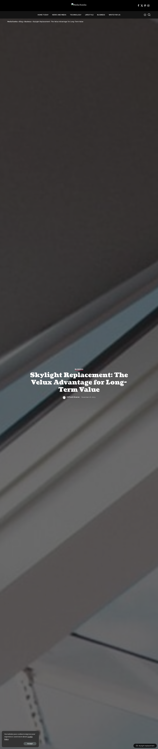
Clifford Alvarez (73, 397)
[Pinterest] (145, 5)
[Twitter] (142, 5)
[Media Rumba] (78, 5)
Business (79, 369)
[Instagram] (148, 5)
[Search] (149, 15)
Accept (30, 744)
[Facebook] (138, 5)
